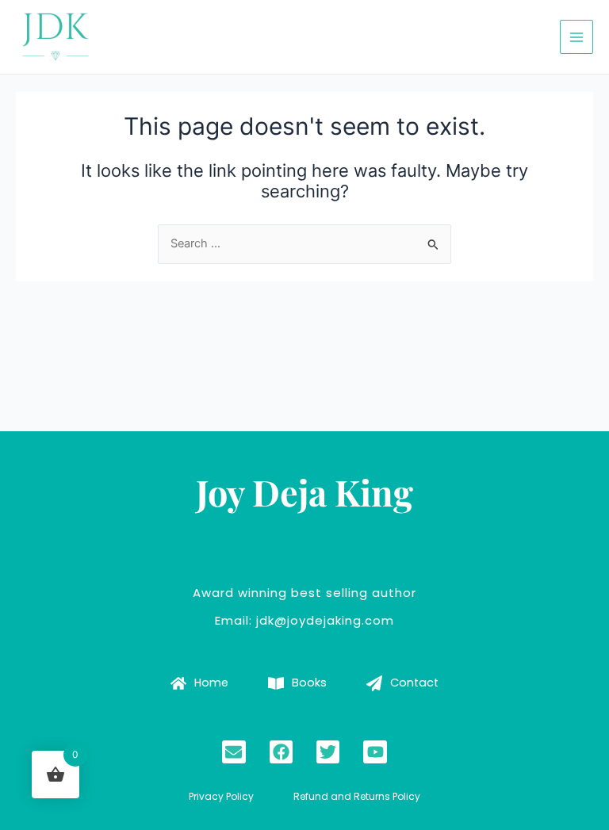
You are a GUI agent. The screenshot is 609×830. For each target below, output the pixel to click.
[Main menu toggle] (576, 36)
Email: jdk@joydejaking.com (304, 620)
